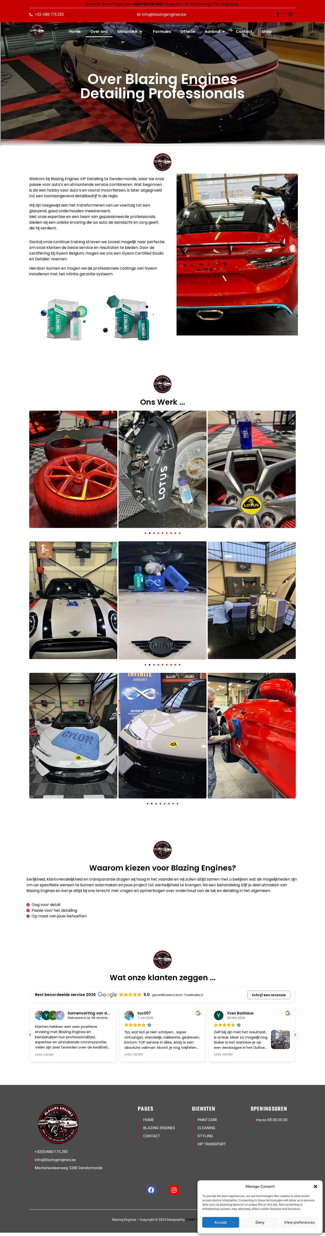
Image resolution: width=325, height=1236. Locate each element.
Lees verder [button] (44, 1054)
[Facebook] (151, 1190)
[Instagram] (174, 1190)
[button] (315, 1186)
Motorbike (127, 31)
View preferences (299, 1222)
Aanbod (212, 31)
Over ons (99, 31)
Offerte (188, 31)
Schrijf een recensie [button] (269, 995)
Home (75, 31)
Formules (162, 31)
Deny (260, 1222)
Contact (244, 31)
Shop (267, 31)
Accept (220, 1222)
